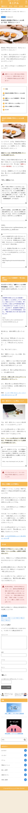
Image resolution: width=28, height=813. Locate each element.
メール (3, 659)
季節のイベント (5, 765)
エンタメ (3, 755)
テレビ (15, 6)
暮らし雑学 (8, 9)
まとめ (6, 109)
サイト (3, 667)
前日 (23, 618)
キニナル (14, 3)
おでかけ (21, 6)
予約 (19, 618)
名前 (2, 652)
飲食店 (8, 620)
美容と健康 (4, 779)
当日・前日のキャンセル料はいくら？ (14, 103)
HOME (3, 9)
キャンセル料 (12, 618)
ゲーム (10, 6)
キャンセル (5, 618)
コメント (4, 634)
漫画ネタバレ (4, 6)
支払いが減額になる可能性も (11, 106)
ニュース (13, 9)
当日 (4, 620)
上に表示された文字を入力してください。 (12, 679)
